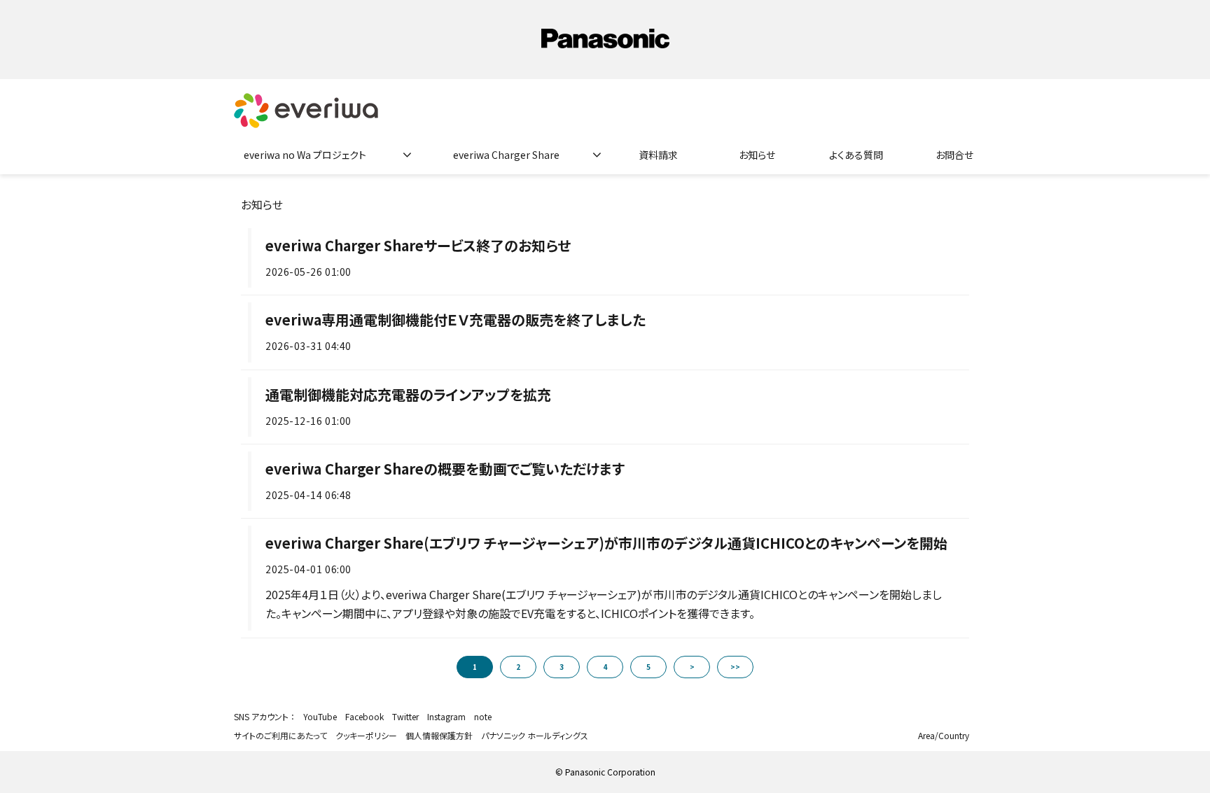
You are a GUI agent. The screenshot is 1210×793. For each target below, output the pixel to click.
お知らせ (757, 155)
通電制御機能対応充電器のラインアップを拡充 (408, 394)
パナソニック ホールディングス (534, 735)
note (483, 716)
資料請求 (658, 155)
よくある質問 (856, 155)
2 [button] (518, 666)
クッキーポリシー (366, 735)
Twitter (405, 716)
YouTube (320, 716)
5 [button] (648, 666)
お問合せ (954, 155)
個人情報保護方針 (439, 735)
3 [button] (561, 666)
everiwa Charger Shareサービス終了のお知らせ (418, 245)
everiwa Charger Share (506, 155)
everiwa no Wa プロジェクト (305, 155)
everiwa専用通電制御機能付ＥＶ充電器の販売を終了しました (455, 319)
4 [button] (605, 666)
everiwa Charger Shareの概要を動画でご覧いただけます (445, 468)
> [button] (692, 666)
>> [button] (735, 666)
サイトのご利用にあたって (280, 735)
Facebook (364, 716)
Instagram (446, 716)
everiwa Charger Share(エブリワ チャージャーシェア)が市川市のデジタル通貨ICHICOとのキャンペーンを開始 (606, 543)
